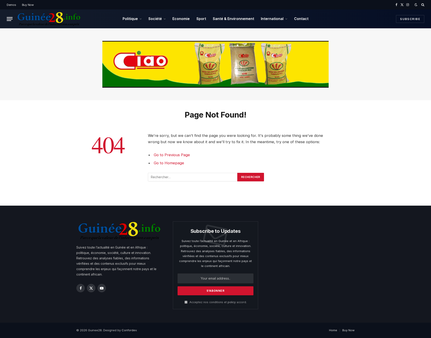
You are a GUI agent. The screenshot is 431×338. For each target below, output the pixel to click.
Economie (181, 18)
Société (155, 18)
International (272, 18)
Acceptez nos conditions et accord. (218, 302)
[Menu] (10, 19)
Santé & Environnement (233, 18)
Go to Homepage (169, 163)
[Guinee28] (48, 18)
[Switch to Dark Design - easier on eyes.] (415, 4)
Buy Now (28, 5)
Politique (130, 18)
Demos (11, 5)
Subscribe (410, 19)
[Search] (422, 4)
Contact (301, 18)
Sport (201, 18)
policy (232, 302)
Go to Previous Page (172, 155)
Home (333, 330)
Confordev (129, 330)
